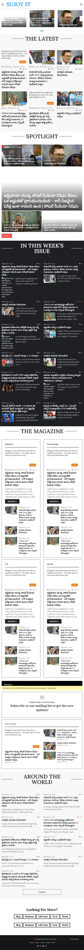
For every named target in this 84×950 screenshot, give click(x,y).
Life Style (43, 916)
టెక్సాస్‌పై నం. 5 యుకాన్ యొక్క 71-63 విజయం (20, 355)
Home (32, 942)
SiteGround (74, 939)
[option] (14, 18)
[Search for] (81, 5)
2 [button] (42, 30)
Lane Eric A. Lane (64, 67)
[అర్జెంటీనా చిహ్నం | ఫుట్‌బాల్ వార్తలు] (50, 334)
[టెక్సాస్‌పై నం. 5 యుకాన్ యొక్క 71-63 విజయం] (8, 362)
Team (42, 942)
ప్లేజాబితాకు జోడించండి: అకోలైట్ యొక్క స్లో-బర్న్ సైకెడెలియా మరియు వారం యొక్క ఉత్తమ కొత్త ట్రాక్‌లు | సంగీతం (41, 119)
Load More (42, 892)
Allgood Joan (35, 67)
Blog (18, 916)
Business (29, 916)
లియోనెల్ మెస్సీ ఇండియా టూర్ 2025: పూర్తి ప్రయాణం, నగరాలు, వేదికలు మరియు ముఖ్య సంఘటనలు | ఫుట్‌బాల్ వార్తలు (42, 21)
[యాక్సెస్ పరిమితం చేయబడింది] (70, 18)
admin (5, 108)
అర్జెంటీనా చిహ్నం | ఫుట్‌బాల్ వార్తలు (57, 327)
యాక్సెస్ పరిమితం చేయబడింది (68, 25)
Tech (54, 916)
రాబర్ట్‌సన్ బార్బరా (7, 67)
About (37, 942)
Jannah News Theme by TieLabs (46, 939)
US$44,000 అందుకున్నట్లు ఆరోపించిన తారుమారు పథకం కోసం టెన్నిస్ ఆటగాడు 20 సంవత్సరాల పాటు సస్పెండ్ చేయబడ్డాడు (14, 119)
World (65, 916)
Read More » (12, 501)
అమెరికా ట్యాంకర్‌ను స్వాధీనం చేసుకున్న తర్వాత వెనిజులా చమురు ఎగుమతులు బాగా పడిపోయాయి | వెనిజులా (62, 378)
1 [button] (41, 31)
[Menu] (3, 5)
